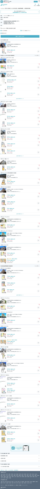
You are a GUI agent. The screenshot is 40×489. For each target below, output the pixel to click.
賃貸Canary (2, 470)
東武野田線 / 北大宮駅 (7, 23)
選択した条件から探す (20, 36)
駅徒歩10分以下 (4, 33)
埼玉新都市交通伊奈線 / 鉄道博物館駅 (10, 21)
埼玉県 (6, 470)
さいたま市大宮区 (4, 30)
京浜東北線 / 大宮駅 (7, 22)
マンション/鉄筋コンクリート (26, 30)
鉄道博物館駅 (16, 470)
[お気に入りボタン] (38, 51)
